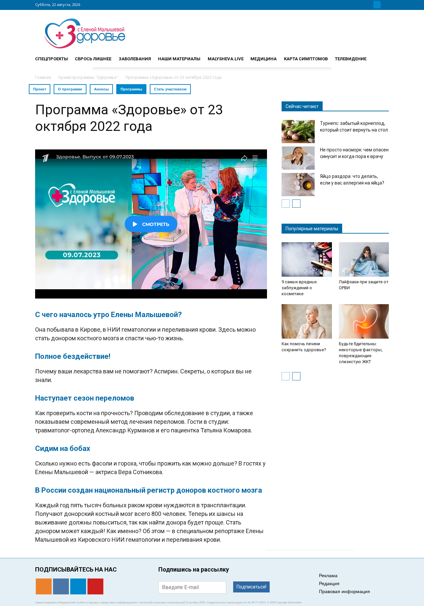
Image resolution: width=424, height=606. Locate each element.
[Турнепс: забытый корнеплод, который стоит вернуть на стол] (298, 131)
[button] (381, 56)
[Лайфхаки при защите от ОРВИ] (364, 259)
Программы (131, 89)
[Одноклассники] (361, 4)
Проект (39, 89)
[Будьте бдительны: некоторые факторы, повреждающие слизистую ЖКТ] (364, 321)
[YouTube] (385, 4)
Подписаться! (251, 586)
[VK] (369, 4)
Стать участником (170, 89)
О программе (70, 89)
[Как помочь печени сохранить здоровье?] (307, 321)
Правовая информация (344, 591)
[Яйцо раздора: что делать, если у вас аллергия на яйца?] (298, 184)
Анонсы (101, 89)
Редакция (329, 583)
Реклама (328, 575)
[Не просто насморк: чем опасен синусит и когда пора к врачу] (298, 158)
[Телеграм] (377, 4)
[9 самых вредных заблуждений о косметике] (307, 259)
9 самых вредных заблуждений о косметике (299, 287)
